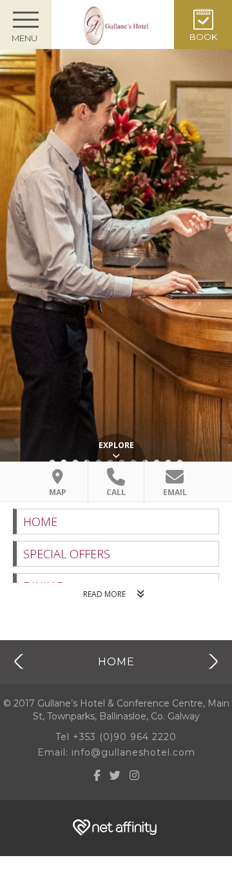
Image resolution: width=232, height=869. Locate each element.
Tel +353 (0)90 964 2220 (116, 737)
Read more (104, 594)
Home (40, 521)
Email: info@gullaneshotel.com (116, 752)
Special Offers (66, 553)
